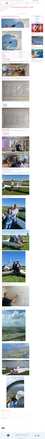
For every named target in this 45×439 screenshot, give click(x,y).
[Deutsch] (34, 0)
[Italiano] (32, 0)
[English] (33, 0)
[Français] (35, 0)
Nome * (2, 412)
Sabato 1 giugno (37, 19)
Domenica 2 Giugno (37, 20)
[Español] (36, 0)
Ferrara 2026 (34, 45)
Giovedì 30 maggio (37, 18)
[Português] (37, 0)
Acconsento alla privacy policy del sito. (5, 417)
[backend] (43, 438)
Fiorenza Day (34, 58)
